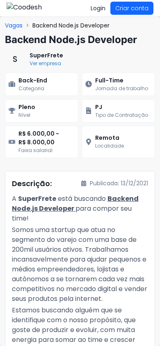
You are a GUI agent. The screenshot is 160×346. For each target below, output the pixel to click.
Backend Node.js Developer (71, 25)
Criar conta (132, 8)
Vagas (14, 25)
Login (98, 8)
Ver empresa (45, 63)
